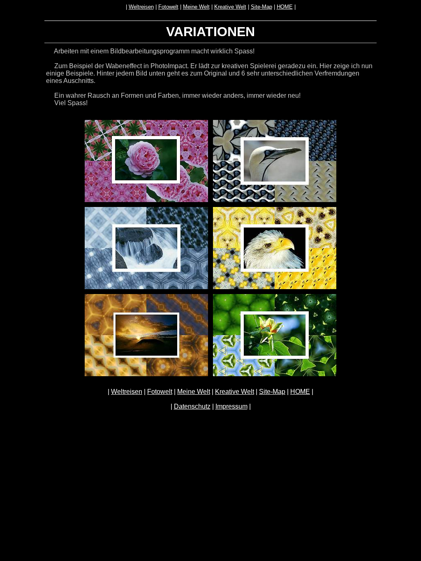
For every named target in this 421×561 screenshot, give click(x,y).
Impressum (231, 406)
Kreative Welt (230, 7)
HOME (285, 7)
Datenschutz (192, 406)
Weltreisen (141, 7)
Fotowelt (168, 7)
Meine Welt (196, 7)
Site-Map (261, 7)
